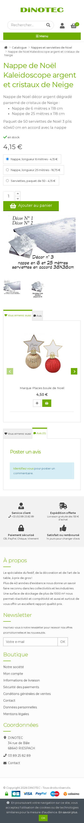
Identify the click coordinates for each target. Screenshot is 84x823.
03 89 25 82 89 (19, 756)
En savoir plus (68, 812)
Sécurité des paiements (21, 687)
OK (62, 642)
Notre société (13, 667)
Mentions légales (16, 714)
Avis (39, 315)
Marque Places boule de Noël (42, 388)
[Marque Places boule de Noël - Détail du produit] (42, 354)
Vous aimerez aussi (19, 315)
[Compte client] (62, 25)
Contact (9, 700)
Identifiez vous (23, 468)
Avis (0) (41, 433)
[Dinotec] (42, 10)
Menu (43, 36)
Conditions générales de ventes (27, 694)
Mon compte (13, 674)
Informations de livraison (21, 680)
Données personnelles (20, 707)
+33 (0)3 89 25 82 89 (22, 516)
